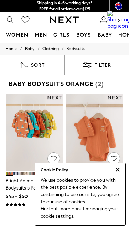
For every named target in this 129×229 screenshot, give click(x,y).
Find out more (56, 209)
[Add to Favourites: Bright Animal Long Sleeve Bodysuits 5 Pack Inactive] (54, 158)
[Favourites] (25, 19)
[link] (10, 19)
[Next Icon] (64, 19)
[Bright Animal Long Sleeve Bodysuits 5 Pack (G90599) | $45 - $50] (34, 132)
